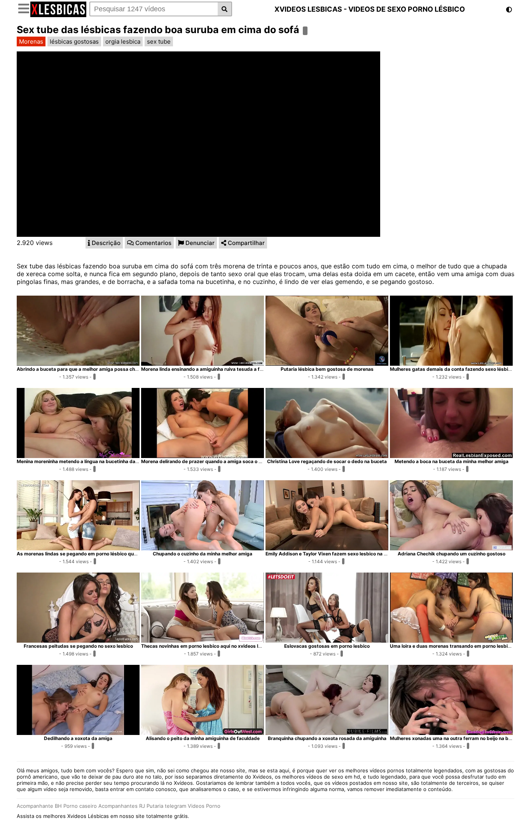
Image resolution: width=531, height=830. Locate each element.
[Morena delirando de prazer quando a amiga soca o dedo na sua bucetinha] (202, 456)
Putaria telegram (166, 806)
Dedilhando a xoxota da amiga (78, 738)
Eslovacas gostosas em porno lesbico (327, 646)
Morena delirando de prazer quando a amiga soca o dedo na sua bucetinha (225, 461)
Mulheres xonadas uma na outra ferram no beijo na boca (453, 738)
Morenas (31, 41)
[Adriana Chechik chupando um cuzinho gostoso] (451, 548)
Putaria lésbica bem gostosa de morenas (327, 369)
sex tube (159, 41)
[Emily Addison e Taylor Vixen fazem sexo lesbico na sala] (327, 548)
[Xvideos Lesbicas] (58, 15)
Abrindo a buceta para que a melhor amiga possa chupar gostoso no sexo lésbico (109, 369)
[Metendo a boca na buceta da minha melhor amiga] (451, 456)
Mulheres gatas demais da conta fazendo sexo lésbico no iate (460, 369)
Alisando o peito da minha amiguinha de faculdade (203, 738)
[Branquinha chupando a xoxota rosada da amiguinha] (327, 733)
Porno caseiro (80, 806)
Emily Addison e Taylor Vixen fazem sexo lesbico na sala (329, 554)
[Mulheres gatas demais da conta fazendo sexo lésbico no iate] (451, 363)
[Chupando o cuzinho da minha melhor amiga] (202, 548)
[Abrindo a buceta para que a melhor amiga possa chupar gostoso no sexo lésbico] (78, 363)
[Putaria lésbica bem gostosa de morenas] (327, 363)
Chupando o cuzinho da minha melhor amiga (202, 554)
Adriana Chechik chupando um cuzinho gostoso (451, 554)
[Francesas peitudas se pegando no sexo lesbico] (78, 640)
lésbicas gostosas (74, 41)
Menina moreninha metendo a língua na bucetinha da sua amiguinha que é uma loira (110, 461)
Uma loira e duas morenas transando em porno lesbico (451, 646)
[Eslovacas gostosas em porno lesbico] (327, 640)
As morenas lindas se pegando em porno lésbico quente (80, 554)
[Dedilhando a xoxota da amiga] (78, 733)
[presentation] (104, 242)
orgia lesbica (122, 41)
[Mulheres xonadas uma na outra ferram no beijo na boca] (451, 733)
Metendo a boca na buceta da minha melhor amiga (451, 461)
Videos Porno (204, 806)
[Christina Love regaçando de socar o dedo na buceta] (327, 456)
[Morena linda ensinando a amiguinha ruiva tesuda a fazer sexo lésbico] (202, 363)
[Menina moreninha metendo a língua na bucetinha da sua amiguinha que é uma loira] (78, 456)
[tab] (104, 243)
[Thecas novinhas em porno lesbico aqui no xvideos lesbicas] (202, 640)
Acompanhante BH (39, 806)
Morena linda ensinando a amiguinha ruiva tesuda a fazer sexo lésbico (220, 369)
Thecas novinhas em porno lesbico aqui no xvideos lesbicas (208, 646)
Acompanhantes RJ (121, 806)
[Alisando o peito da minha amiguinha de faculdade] (202, 733)
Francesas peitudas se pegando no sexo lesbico (78, 646)
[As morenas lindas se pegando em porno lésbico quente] (78, 548)
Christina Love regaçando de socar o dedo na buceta (327, 461)
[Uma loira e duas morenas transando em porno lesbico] (451, 640)
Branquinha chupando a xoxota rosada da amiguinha (327, 738)
